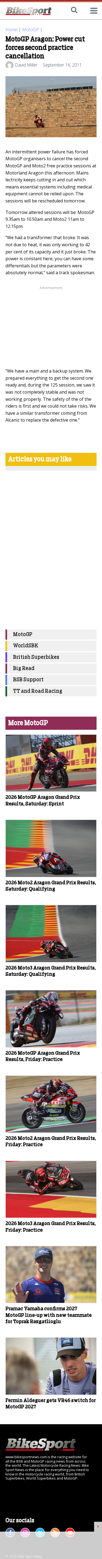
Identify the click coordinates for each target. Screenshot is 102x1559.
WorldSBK (25, 645)
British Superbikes (36, 657)
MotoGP (30, 30)
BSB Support (28, 679)
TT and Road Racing (37, 691)
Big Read (24, 668)
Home (11, 30)
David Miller (26, 65)
